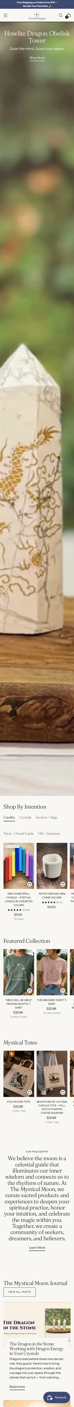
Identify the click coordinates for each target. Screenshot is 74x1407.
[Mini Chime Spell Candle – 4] (18, 866)
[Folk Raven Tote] (18, 1074)
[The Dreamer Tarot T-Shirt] (52, 972)
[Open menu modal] (5, 15)
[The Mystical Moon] (37, 15)
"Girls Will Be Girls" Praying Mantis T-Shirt (18, 1004)
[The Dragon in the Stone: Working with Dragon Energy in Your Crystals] (37, 1324)
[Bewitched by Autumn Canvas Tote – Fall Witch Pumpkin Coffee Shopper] (52, 1074)
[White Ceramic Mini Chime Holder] (52, 866)
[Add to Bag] (62, 884)
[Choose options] (29, 884)
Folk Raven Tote (18, 1101)
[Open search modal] (60, 15)
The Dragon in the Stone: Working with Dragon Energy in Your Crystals (36, 1348)
